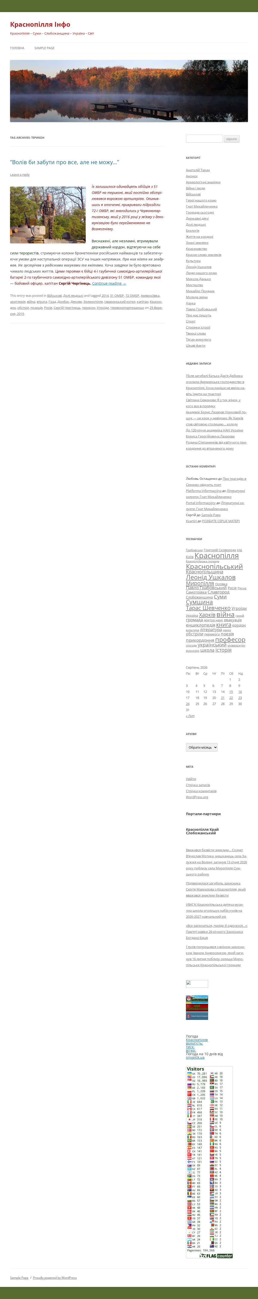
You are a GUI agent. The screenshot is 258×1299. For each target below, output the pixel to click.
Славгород (219, 592)
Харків (207, 614)
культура (192, 630)
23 (240, 697)
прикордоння (200, 640)
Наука (191, 303)
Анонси (192, 176)
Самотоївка (196, 592)
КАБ (239, 550)
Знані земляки (197, 242)
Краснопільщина (204, 572)
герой (240, 615)
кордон (239, 625)
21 (222, 697)
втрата (42, 301)
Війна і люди (195, 188)
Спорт (191, 321)
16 (240, 691)
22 (231, 697)
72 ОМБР (132, 295)
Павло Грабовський (201, 309)
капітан (142, 301)
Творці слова (196, 333)
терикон (88, 307)
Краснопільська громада (202, 561)
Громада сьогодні (200, 212)
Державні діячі (197, 218)
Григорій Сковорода (220, 550)
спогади (191, 645)
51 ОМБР (117, 295)
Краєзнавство (196, 248)
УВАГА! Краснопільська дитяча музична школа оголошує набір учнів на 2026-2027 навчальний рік (214, 910)
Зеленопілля (93, 301)
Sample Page (45, 48)
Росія (48, 307)
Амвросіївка (150, 295)
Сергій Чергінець (67, 307)
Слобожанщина (199, 597)
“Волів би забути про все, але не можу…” (64, 162)
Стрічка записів (198, 785)
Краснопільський (214, 566)
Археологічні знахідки (203, 182)
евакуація (233, 619)
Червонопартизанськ (127, 307)
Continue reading (109, 283)
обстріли (194, 634)
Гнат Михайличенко (202, 206)
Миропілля (200, 583)
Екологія (192, 230)
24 (187, 703)
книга (223, 624)
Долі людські (73, 295)
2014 (105, 295)
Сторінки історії (198, 327)
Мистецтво (194, 285)
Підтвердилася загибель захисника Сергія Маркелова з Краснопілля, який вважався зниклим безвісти (216, 889)
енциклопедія (200, 625)
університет (236, 645)
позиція (36, 307)
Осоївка (221, 584)
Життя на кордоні (199, 236)
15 (231, 691)
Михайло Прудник (200, 291)
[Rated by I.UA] (197, 986)
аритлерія (17, 301)
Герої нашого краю (201, 200)
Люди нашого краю (201, 273)
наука (227, 630)
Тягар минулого (198, 339)
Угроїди (103, 307)
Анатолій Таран (198, 170)
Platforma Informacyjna (203, 490)
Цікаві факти (195, 345)
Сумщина (199, 602)
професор (230, 639)
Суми (220, 596)
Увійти (191, 779)
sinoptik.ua (195, 1057)
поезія (227, 634)
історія (223, 649)
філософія (192, 651)
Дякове (76, 301)
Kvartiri (191, 521)
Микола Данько (198, 279)
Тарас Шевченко (208, 607)
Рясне (242, 588)
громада (194, 620)
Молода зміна (197, 297)
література (211, 629)
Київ (190, 556)
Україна (192, 615)
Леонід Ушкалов (198, 266)
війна (31, 301)
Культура (193, 260)
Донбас (63, 301)
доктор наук (213, 620)
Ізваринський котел (119, 301)
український (212, 644)
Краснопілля (217, 555)
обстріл (23, 307)
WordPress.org (197, 797)
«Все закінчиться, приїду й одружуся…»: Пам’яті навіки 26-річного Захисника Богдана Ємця (216, 931)
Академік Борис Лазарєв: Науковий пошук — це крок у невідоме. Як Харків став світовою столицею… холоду (216, 418)
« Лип (190, 716)
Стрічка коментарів (201, 791)
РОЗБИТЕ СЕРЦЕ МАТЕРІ (221, 521)
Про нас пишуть (198, 315)
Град (52, 301)
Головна (17, 48)
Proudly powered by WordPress (55, 1278)
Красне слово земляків (203, 254)
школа (207, 650)
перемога (212, 634)
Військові (54, 295)
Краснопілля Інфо (40, 24)
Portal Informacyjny (201, 502)
